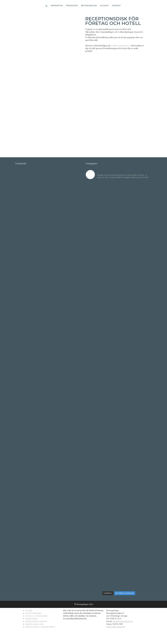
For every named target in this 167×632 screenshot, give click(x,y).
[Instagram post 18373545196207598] (110, 297)
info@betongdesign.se (120, 45)
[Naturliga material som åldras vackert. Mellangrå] (110, 532)
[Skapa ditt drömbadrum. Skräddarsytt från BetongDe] (127, 316)
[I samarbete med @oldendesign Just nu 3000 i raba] (93, 449)
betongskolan (89, 6)
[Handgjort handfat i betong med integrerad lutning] (127, 470)
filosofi (104, 6)
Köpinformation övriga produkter (40, 627)
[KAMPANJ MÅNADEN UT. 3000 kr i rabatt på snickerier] (144, 302)
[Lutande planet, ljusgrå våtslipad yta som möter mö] (93, 527)
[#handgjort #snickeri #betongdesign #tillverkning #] (127, 343)
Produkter (72, 6)
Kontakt (116, 6)
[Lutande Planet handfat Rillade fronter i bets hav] (144, 460)
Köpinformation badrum (36, 621)
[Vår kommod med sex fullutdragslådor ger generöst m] (144, 222)
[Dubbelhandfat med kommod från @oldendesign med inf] (127, 191)
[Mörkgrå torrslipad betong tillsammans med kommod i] (93, 388)
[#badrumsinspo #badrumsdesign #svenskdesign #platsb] (110, 439)
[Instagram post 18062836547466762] (93, 297)
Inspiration (57, 6)
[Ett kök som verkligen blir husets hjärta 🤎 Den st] (93, 237)
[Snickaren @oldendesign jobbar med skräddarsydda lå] (110, 364)
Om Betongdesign (33, 613)
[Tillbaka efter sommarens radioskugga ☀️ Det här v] (110, 232)
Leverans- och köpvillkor (36, 616)
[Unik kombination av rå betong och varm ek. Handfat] (144, 371)
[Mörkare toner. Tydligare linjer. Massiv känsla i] (144, 534)
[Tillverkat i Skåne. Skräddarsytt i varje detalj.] (127, 547)
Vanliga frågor (31, 618)
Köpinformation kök (34, 624)
